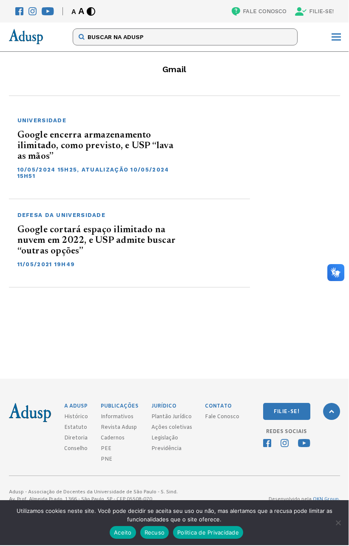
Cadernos (113, 438)
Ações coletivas (171, 427)
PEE (106, 448)
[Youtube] (48, 11)
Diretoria (76, 438)
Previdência (166, 448)
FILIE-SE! (321, 11)
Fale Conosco (222, 417)
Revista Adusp (119, 427)
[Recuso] (338, 522)
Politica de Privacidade (208, 532)
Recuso (155, 532)
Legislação (164, 438)
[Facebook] (19, 11)
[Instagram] (32, 11)
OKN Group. (326, 499)
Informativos (117, 417)
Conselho (76, 448)
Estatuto (75, 427)
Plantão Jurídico (171, 417)
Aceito (123, 532)
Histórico (76, 417)
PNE (106, 459)
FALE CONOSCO (265, 11)
